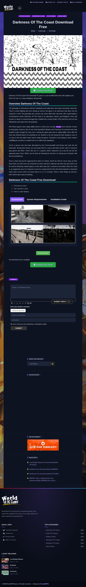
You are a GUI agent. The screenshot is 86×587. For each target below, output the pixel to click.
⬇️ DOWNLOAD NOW (43, 91)
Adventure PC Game (38, 16)
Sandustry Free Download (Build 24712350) (44, 474)
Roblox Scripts (64, 536)
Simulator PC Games (64, 540)
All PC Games (51, 16)
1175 (52, 31)
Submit (18, 328)
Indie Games (64, 546)
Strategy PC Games (64, 543)
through (58, 127)
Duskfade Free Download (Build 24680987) (43, 469)
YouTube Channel (38, 2)
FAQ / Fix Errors (76, 2)
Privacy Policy (63, 2)
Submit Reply (60, 301)
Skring (33, 31)
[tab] (17, 199)
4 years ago (41, 31)
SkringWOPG (44, 584)
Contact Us (51, 2)
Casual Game (62, 16)
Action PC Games (25, 16)
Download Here (43, 253)
